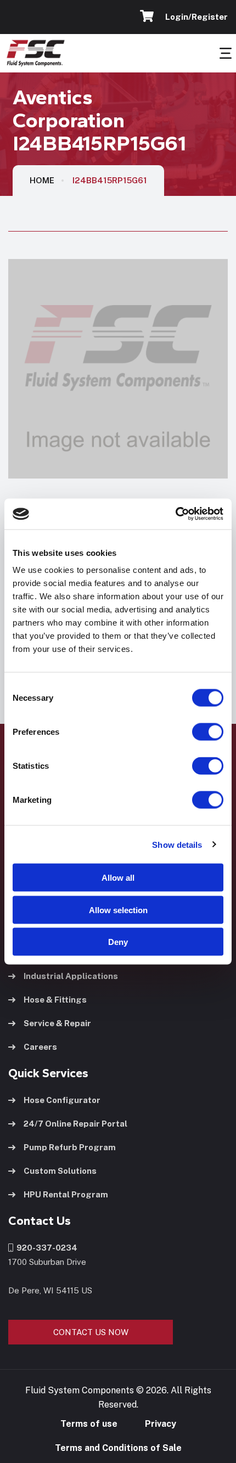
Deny (118, 942)
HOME (42, 180)
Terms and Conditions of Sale (118, 1448)
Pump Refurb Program (70, 1147)
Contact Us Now (90, 1332)
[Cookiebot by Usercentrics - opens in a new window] (175, 514)
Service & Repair (57, 1023)
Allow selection (118, 909)
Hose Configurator (62, 1100)
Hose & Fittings (55, 999)
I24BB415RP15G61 (109, 180)
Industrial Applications (71, 976)
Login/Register (195, 16)
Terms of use (88, 1424)
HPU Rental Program (66, 1194)
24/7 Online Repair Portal (75, 1123)
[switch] (197, 732)
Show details (177, 844)
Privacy (160, 1424)
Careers (40, 1046)
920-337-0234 (45, 1247)
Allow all (118, 877)
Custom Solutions (60, 1170)
